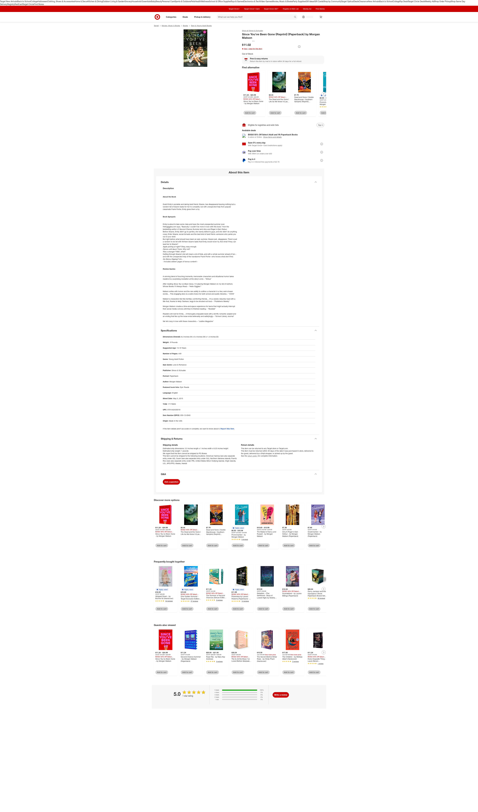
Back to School (24, 1)
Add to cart (250, 113)
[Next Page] (324, 94)
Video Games (266, 1)
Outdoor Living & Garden (113, 1)
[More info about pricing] (299, 46)
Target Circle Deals (416, 1)
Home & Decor (81, 1)
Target (156, 26)
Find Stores (39, 4)
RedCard (19, 4)
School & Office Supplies (220, 1)
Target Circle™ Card (251, 9)
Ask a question (171, 482)
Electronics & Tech (251, 1)
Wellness (205, 1)
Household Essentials (141, 1)
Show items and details (272, 137)
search (295, 17)
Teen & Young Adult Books (201, 26)
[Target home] (157, 17)
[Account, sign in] (308, 17)
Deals (356, 1)
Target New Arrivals (8, 1)
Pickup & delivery (202, 17)
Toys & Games (237, 1)
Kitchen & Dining (95, 1)
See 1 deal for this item (253, 49)
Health (198, 1)
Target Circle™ (234, 9)
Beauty (159, 1)
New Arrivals (373, 1)
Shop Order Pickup (442, 1)
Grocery (128, 1)
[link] (248, 41)
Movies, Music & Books (282, 1)
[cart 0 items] (321, 17)
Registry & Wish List (291, 9)
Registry (11, 4)
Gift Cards (318, 1)
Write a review (280, 695)
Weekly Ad (429, 1)
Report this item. (227, 429)
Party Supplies (299, 1)
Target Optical (347, 1)
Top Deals (404, 1)
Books (185, 26)
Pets (193, 1)
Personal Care (168, 1)
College (34, 1)
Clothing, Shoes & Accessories (61, 1)
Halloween (42, 1)
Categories (171, 17)
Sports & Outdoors (183, 1)
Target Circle (28, 4)
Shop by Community (332, 1)
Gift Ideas (310, 1)
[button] (248, 41)
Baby (153, 1)
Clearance (363, 1)
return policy (252, 456)
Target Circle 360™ (271, 9)
